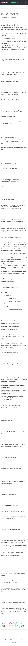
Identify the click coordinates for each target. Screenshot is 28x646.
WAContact (13, 17)
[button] (18, 2)
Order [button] (13, 2)
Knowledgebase (5, 17)
